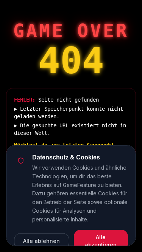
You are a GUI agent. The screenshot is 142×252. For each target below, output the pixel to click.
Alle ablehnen (41, 241)
